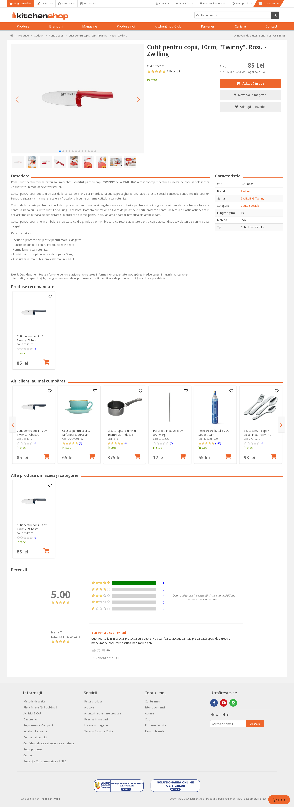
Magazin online (22, 3)
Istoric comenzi (155, 707)
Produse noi (126, 26)
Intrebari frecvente (35, 731)
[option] (33, 330)
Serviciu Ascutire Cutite (99, 731)
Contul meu (152, 701)
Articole (89, 707)
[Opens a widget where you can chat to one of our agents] (279, 800)
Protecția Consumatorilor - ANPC (44, 761)
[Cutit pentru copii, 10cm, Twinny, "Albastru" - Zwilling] (34, 312)
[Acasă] (11, 36)
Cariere (240, 26)
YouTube (223, 703)
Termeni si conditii (35, 737)
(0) (35, 349)
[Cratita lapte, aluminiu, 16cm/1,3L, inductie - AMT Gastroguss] (124, 407)
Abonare (255, 723)
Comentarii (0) (108, 658)
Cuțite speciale (250, 205)
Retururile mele (155, 731)
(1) (80, 443)
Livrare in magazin (96, 725)
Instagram (233, 703)
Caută (275, 15)
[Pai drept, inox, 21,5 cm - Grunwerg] (170, 407)
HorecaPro (90, 3)
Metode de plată (34, 701)
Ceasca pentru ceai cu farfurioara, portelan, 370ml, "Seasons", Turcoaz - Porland (76, 436)
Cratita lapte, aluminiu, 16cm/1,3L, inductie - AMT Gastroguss (122, 435)
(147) (218, 443)
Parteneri (208, 26)
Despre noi (30, 719)
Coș (147, 719)
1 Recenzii (173, 71)
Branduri (56, 26)
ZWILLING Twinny (252, 198)
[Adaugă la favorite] (50, 297)
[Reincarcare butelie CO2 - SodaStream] (215, 407)
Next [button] (281, 425)
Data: (54, 636)
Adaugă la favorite (252, 107)
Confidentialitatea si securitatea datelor (48, 743)
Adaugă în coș (253, 83)
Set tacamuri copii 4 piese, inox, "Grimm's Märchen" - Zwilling (257, 435)
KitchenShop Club (168, 26)
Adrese (149, 713)
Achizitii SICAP (32, 713)
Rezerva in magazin (252, 95)
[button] (17, 100)
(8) (125, 443)
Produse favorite (156, 725)
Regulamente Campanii (38, 725)
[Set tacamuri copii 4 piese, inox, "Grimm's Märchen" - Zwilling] (261, 407)
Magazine (89, 26)
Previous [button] (12, 425)
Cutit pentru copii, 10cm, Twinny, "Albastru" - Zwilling (32, 340)
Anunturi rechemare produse (102, 713)
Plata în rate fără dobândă (40, 707)
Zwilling (245, 191)
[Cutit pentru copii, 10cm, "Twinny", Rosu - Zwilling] (77, 98)
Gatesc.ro (47, 3)
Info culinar (68, 3)
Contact (271, 26)
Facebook (214, 703)
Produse (23, 26)
